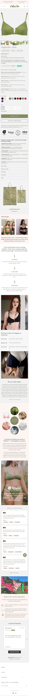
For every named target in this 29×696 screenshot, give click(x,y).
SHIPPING (3, 172)
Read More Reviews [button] (14, 652)
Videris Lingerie (16, 690)
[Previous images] (2, 227)
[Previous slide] (2, 639)
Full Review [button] (7, 646)
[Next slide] (27, 639)
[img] (8, 628)
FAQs (2, 178)
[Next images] (27, 227)
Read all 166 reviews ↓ (14, 572)
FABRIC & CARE (4, 169)
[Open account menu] (24, 6)
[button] (4, 53)
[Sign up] (26, 685)
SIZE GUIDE (4, 166)
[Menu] (1, 6)
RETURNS (3, 175)
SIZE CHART (4, 111)
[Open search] (4, 6)
